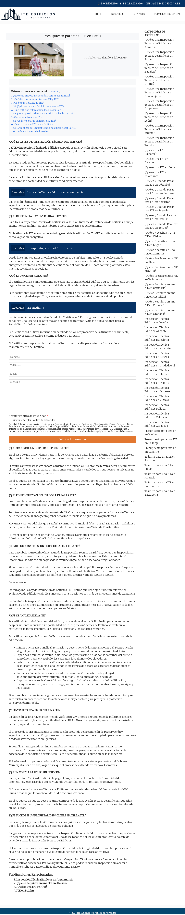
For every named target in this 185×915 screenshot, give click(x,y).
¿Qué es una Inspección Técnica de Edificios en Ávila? (159, 55)
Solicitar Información (72, 439)
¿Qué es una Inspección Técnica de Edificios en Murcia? (159, 129)
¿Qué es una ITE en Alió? (31, 886)
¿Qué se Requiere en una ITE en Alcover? (41, 883)
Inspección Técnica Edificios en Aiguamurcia (44, 879)
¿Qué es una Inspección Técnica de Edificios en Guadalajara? (159, 92)
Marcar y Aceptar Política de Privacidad (34, 420)
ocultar (55, 91)
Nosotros (117, 14)
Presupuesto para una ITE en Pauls (72, 36)
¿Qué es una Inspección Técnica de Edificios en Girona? (159, 80)
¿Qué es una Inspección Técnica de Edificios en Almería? (159, 43)
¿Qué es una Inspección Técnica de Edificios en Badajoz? (159, 68)
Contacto (139, 14)
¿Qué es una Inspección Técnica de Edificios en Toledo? (159, 141)
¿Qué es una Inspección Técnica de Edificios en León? (159, 117)
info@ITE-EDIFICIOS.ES (163, 3)
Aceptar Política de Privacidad (28, 416)
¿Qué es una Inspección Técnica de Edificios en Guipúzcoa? (159, 104)
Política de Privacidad (113, 431)
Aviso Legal (94, 431)
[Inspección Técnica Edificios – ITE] (28, 14)
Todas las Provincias (167, 14)
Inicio (98, 14)
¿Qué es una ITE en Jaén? (160, 167)
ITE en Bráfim (25, 890)
